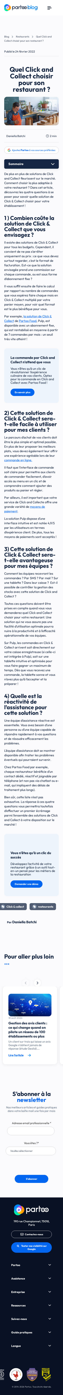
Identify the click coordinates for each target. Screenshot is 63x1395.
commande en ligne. (18, 460)
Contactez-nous (34, 1234)
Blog (6, 36)
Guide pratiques (21, 1332)
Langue (16, 1346)
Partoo (15, 1265)
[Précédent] (37, 982)
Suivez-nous (19, 1319)
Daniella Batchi (15, 136)
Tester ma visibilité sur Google (34, 1247)
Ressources (18, 1305)
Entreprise (18, 1292)
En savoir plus (22, 392)
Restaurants (22, 36)
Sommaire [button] (15, 164)
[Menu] (49, 7)
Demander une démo (26, 884)
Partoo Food (27, 321)
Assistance (18, 1278)
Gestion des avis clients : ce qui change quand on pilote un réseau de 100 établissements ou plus (27, 1029)
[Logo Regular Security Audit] (47, 1374)
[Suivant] (25, 982)
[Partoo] (20, 7)
